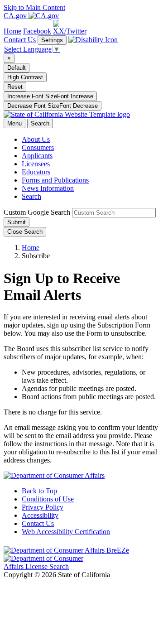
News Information (48, 188)
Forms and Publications (55, 180)
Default (16, 67)
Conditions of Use (48, 499)
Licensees (36, 164)
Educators (36, 172)
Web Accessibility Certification (66, 531)
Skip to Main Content (34, 7)
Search (31, 196)
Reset (15, 86)
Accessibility (40, 515)
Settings (52, 40)
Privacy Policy (42, 507)
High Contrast (25, 77)
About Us (36, 139)
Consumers (38, 147)
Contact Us (20, 39)
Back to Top (39, 491)
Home (30, 247)
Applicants (37, 155)
